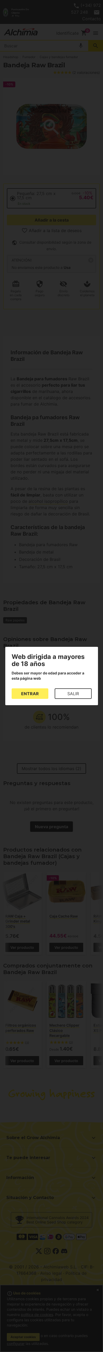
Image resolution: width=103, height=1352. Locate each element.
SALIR (73, 693)
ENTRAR (30, 693)
